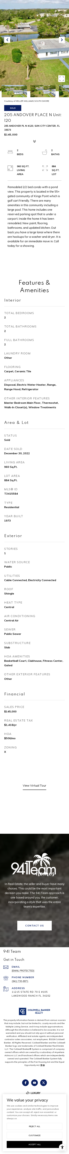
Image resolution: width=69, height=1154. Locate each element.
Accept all (34, 1144)
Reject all (34, 1126)
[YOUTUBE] (34, 1082)
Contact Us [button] (34, 925)
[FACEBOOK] (25, 1082)
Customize (35, 1135)
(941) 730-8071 (20, 981)
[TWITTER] (43, 1082)
